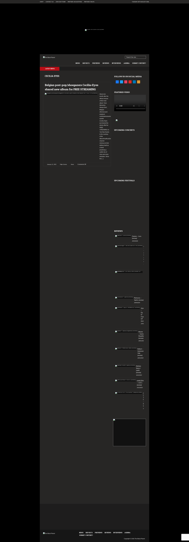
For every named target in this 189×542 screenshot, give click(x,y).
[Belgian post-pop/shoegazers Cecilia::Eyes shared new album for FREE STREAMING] (105, 84)
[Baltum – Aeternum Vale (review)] (125, 349)
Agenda (127, 63)
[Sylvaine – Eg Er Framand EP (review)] (127, 308)
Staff (42, 1)
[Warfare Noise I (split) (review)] (125, 366)
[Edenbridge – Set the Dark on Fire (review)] (128, 246)
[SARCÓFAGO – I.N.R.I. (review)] (125, 380)
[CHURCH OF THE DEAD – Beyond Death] (128, 393)
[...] (102, 158)
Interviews (116, 63)
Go (144, 57)
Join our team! (61, 1)
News (78, 63)
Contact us (49, 1)
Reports (86, 63)
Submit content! (139, 63)
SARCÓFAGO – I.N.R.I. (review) (141, 383)
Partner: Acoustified (75, 1)
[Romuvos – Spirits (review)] (124, 298)
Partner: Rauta (89, 1)
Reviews (106, 63)
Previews (96, 63)
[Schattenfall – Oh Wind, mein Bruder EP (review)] (129, 272)
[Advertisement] (129, 457)
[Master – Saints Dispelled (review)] (126, 331)
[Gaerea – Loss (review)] (123, 236)
